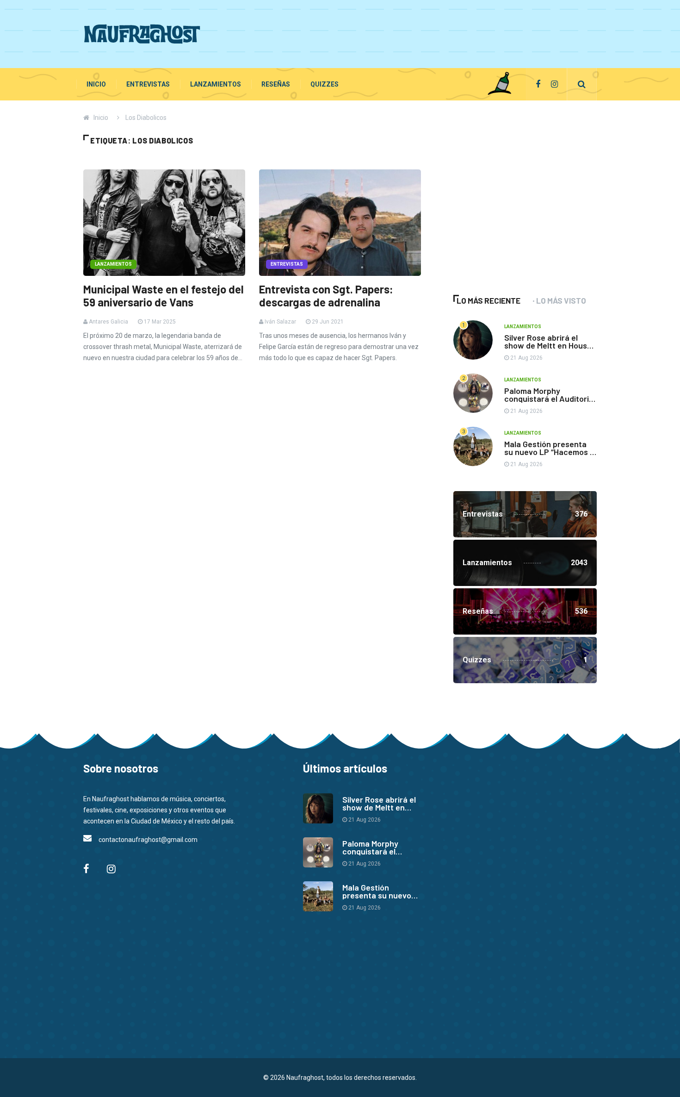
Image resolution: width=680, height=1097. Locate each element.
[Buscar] (581, 84)
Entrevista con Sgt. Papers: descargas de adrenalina (326, 296)
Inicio (96, 84)
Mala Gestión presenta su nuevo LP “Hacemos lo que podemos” (550, 452)
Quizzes (324, 84)
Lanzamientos (215, 84)
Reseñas (275, 84)
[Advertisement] (428, 32)
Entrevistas (148, 84)
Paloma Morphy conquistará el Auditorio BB (548, 398)
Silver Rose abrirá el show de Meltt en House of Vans (548, 345)
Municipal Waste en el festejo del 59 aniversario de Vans (163, 296)
